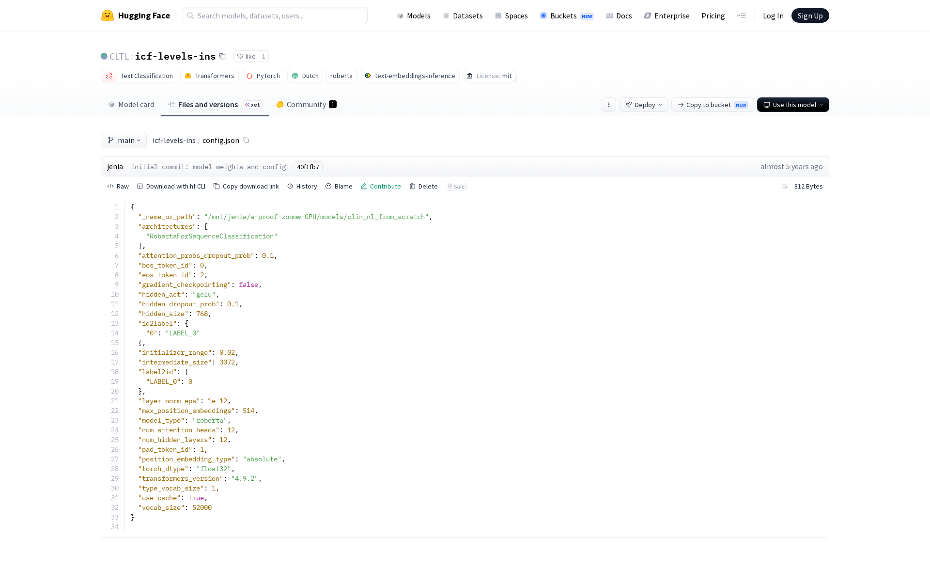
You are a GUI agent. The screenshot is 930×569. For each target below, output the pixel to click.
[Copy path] (246, 140)
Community (310, 104)
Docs (624, 15)
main (126, 140)
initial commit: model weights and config (208, 166)
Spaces (516, 15)
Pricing (713, 15)
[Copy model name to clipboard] (222, 56)
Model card (136, 104)
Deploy (645, 104)
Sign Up (810, 15)
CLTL (119, 56)
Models (419, 15)
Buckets (571, 15)
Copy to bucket (716, 104)
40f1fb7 (308, 166)
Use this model (794, 104)
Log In (773, 15)
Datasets (468, 15)
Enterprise (672, 15)
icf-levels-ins (175, 55)
